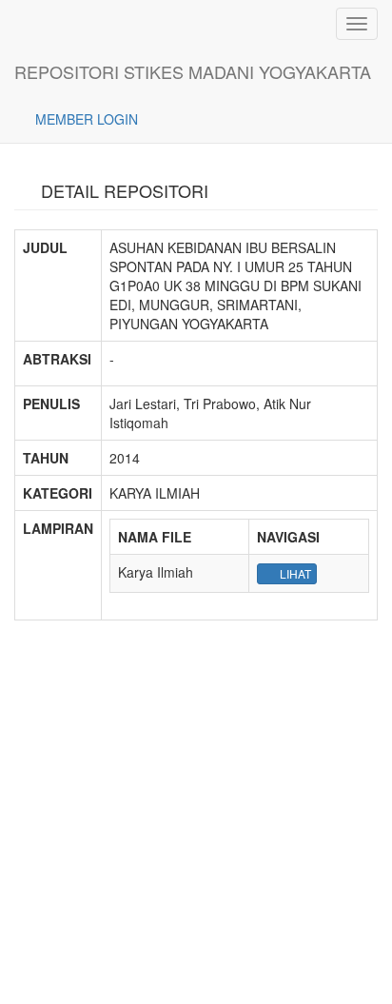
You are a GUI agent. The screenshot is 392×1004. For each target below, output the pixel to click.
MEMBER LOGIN (84, 118)
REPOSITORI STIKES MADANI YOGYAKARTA (192, 71)
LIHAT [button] (294, 573)
